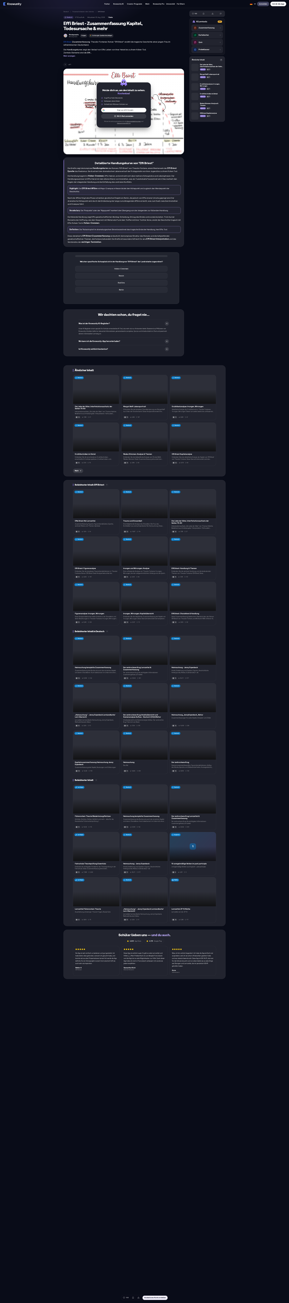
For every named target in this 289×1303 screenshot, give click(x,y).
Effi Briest (67, 42)
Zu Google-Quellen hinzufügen (102, 35)
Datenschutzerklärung (124, 123)
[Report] (220, 13)
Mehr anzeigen (69, 56)
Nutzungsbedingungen (134, 121)
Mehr (77, 471)
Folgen (83, 35)
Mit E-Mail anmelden (125, 116)
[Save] (203, 13)
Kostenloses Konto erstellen (155, 1298)
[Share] (212, 13)
